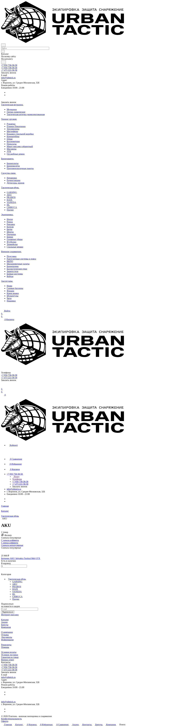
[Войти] (2, 386)
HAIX (15, 589)
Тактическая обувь (17, 579)
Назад (16, 476)
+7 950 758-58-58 (9, 65)
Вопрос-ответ (7, 660)
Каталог (5, 619)
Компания (6, 627)
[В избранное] (2, 569)
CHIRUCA (17, 596)
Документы (6, 637)
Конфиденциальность (11, 719)
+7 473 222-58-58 (9, 70)
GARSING (17, 581)
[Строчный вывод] (3, 550)
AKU (14, 584)
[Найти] (3, 62)
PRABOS (16, 586)
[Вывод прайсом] (5, 550)
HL (13, 594)
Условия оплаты (8, 652)
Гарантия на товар (9, 657)
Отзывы (5, 635)
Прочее (15, 599)
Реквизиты (6, 645)
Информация (7, 640)
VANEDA (17, 591)
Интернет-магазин (10, 614)
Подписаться (7, 612)
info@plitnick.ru (8, 78)
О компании (7, 632)
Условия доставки (9, 655)
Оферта (4, 721)
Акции (4, 622)
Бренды (4, 625)
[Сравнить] (2, 572)
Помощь (5, 647)
